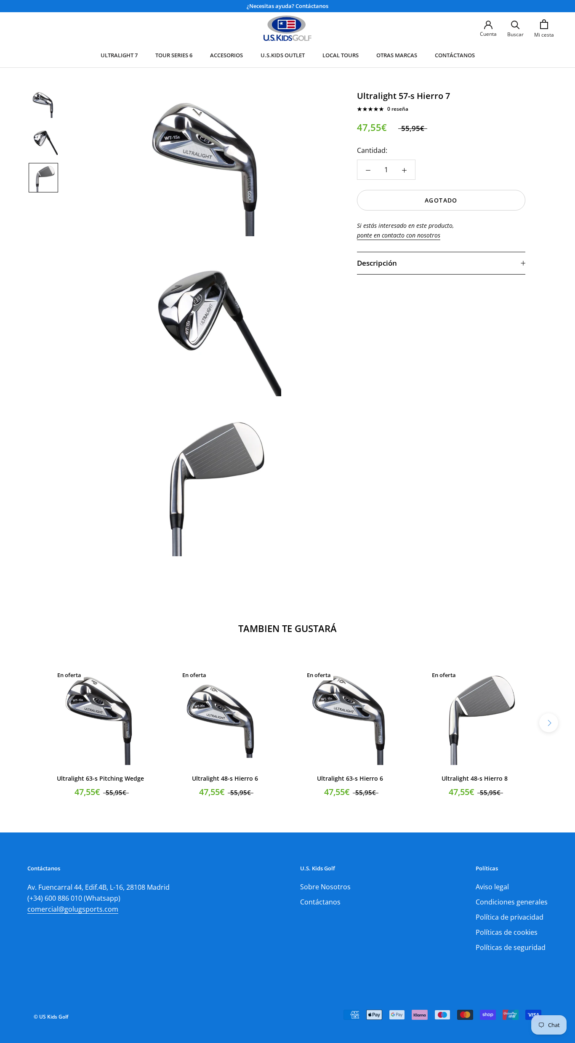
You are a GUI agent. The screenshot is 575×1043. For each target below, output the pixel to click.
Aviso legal (492, 886)
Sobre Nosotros (325, 886)
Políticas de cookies (507, 932)
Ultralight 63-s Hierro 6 (350, 778)
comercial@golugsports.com (72, 909)
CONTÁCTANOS (455, 55)
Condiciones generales (512, 902)
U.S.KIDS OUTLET (283, 55)
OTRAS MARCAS (396, 55)
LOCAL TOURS (340, 55)
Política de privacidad (509, 917)
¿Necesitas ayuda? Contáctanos (287, 6)
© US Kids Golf (51, 1016)
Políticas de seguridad (511, 947)
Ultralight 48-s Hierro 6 (225, 778)
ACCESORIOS (226, 55)
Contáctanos (320, 902)
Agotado (441, 200)
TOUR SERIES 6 (173, 55)
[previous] (26, 722)
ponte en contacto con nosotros (398, 235)
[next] (548, 722)
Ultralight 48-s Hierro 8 (475, 778)
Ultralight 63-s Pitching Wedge (100, 778)
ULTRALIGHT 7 (119, 55)
